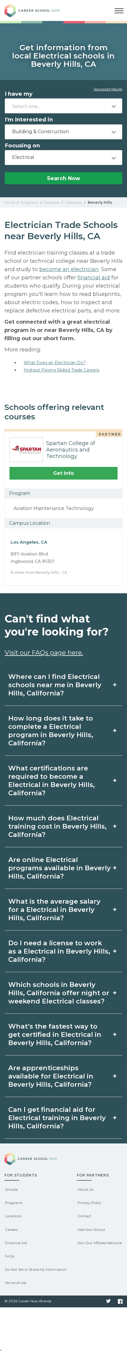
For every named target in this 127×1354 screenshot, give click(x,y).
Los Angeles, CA (29, 542)
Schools (11, 1189)
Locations (13, 1216)
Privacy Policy (89, 1202)
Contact (84, 1216)
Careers (11, 1229)
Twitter (108, 1301)
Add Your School (91, 1229)
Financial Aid (16, 1243)
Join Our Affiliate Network (99, 1243)
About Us (85, 1189)
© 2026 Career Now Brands (27, 1301)
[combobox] (63, 106)
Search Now (63, 178)
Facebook (120, 1301)
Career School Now (36, 10)
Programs (13, 1202)
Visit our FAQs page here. (44, 652)
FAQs (9, 1256)
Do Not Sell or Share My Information (35, 1269)
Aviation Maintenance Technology (54, 508)
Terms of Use (15, 1282)
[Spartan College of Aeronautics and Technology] (24, 449)
